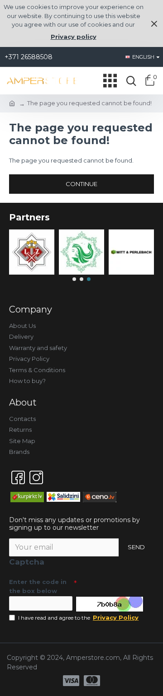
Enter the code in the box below (38, 586)
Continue (81, 183)
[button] (74, 279)
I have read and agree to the (78, 617)
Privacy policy (73, 36)
